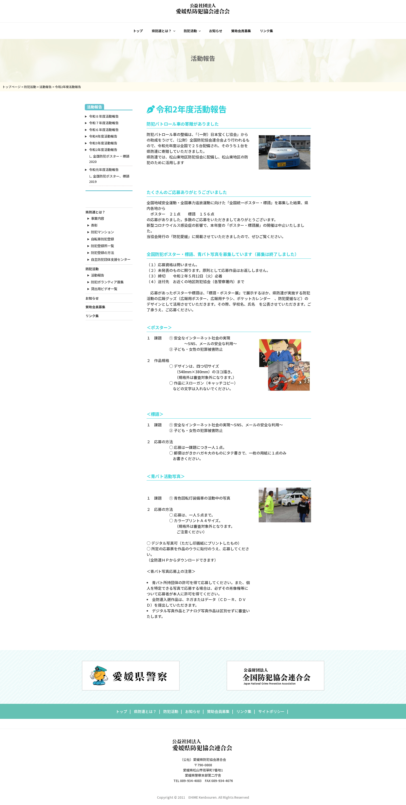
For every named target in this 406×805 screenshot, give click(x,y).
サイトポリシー (271, 711)
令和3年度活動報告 (103, 143)
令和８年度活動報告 (104, 116)
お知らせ (215, 30)
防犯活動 (190, 30)
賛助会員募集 (241, 30)
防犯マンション (102, 231)
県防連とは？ (162, 30)
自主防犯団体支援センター (110, 259)
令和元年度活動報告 (104, 169)
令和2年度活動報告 (103, 149)
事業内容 (97, 218)
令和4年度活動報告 (103, 136)
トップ (138, 30)
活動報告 (97, 275)
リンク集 (266, 30)
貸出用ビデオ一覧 (104, 288)
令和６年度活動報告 (104, 129)
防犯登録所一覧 (102, 245)
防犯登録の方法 (102, 252)
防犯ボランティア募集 (107, 281)
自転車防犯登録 (102, 238)
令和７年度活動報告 (104, 122)
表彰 (94, 225)
